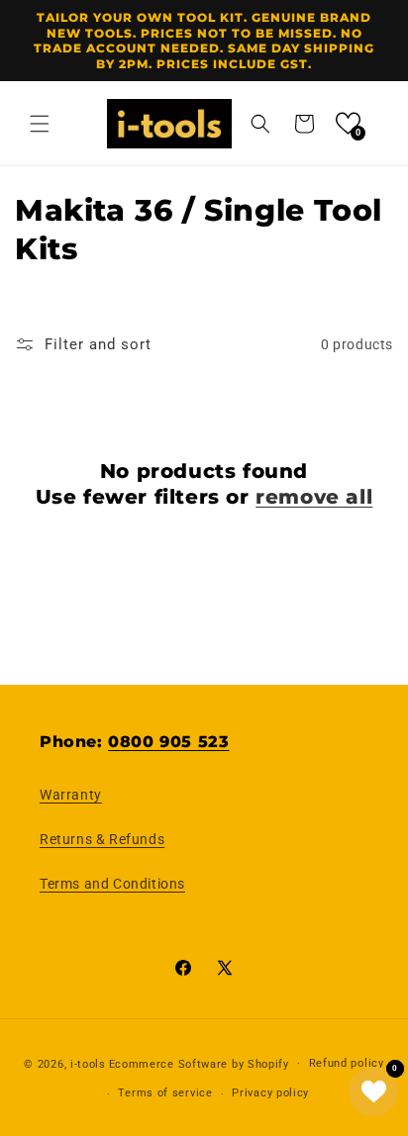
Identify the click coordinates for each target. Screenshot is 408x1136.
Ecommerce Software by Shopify (199, 1063)
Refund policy (346, 1063)
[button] (39, 123)
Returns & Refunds (102, 839)
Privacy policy (270, 1093)
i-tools (88, 1063)
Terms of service (165, 1093)
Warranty (71, 795)
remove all (313, 497)
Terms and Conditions (112, 884)
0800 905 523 (168, 741)
